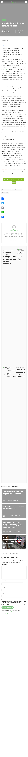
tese (9, 136)
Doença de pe (5, 189)
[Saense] (14, 2)
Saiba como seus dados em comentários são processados (12, 612)
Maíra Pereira (5, 192)
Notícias (4, 20)
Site (2, 593)
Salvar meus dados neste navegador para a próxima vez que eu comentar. (13, 601)
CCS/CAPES (7, 32)
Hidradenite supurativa (16, 189)
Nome (3, 581)
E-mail (3, 587)
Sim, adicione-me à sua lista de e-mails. (14, 605)
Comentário (5, 564)
